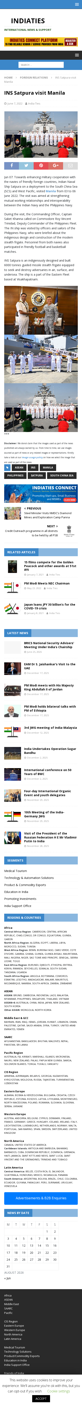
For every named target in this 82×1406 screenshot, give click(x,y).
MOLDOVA (26, 1079)
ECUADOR (9, 1182)
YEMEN (20, 1029)
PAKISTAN (9, 1044)
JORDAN (41, 1021)
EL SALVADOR (56, 1171)
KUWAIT (51, 1021)
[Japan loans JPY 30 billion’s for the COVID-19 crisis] (12, 609)
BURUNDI (33, 964)
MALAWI (49, 979)
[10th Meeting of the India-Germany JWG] (12, 816)
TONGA (31, 1063)
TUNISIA (31, 946)
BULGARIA (49, 1095)
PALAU (34, 1060)
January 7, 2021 (35, 574)
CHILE (60, 1178)
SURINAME (54, 1182)
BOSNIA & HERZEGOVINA (29, 1095)
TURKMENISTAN (65, 1079)
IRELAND (64, 1121)
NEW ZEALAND (61, 1002)
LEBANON (62, 1021)
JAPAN (48, 1002)
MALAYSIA (62, 995)
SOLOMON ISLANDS (15, 1063)
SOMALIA (44, 968)
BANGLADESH (29, 1041)
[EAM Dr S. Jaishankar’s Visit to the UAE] (12, 668)
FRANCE (8, 1121)
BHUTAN (42, 1041)
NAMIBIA (26, 983)
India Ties (34, 103)
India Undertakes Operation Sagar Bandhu (50, 751)
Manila (51, 191)
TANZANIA (10, 972)
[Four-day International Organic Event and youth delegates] (12, 795)
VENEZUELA (10, 1186)
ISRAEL (32, 1021)
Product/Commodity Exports (22, 1356)
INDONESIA (42, 995)
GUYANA (21, 1182)
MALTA (72, 1125)
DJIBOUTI (45, 964)
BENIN (32, 950)
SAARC (8, 1308)
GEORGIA (46, 1075)
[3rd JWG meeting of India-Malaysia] (12, 732)
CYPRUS (43, 1118)
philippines (15, 475)
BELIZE (29, 1171)
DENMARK (54, 1118)
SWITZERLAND (60, 1129)
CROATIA (61, 1095)
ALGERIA (35, 942)
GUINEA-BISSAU (53, 953)
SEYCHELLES (30, 968)
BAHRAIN (9, 1021)
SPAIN (37, 1129)
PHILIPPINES (24, 998)
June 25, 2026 (34, 651)
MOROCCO (10, 946)
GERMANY (19, 1121)
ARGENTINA (30, 1178)
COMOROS (61, 976)
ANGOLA (35, 976)
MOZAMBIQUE (12, 983)
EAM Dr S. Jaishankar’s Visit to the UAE (49, 666)
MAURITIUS (61, 979)
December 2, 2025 (37, 757)
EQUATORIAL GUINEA (59, 935)
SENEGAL (64, 957)
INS (33, 467)
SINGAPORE (38, 998)
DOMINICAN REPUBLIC (37, 1152)
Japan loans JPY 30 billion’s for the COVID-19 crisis (49, 606)
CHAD (19, 935)
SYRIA (46, 1025)
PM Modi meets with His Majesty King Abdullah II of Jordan (49, 687)
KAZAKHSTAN (60, 1075)
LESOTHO (21, 979)
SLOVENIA (68, 1102)
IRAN (18, 1021)
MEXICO (38, 1174)
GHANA (29, 953)
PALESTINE (10, 1025)
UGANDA (22, 972)
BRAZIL (52, 1178)
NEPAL (64, 1041)
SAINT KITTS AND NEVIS (35, 1155)
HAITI (7, 1155)
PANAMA (63, 1174)
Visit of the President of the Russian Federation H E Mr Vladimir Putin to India (50, 837)
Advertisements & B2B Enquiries (41, 1198)
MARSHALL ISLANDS (43, 1056)
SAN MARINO (25, 1129)
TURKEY (54, 1025)
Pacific (8, 1313)
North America (13, 1334)
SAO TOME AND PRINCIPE (43, 957)
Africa (8, 1295)
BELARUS (35, 1075)
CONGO (27, 935)
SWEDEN (46, 1129)
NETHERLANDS (48, 1125)
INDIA (41, 1002)
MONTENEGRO (69, 1098)
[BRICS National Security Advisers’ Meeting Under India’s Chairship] (12, 647)
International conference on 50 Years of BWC (47, 772)
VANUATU (52, 1063)
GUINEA (39, 953)
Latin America (12, 1339)
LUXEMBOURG (30, 1125)
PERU (44, 1182)
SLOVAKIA (56, 1102)
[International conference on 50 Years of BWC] (12, 774)
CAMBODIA (29, 995)
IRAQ (24, 1021)
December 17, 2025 (38, 673)
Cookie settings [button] (58, 1391)
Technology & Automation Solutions (29, 878)
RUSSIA (37, 1079)
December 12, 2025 (38, 732)
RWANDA (18, 968)
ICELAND (54, 1121)
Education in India (16, 892)
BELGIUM (32, 1118)
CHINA (33, 1002)
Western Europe (14, 1330)
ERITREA (67, 964)
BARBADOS (10, 1152)
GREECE (31, 1121)
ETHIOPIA (56, 964)
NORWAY (62, 1125)
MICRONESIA (63, 1056)
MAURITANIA (70, 953)
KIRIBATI (26, 1056)
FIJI (19, 1056)
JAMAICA (16, 1155)
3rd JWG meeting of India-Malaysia (50, 728)
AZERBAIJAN (22, 1075)
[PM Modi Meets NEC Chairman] (12, 588)
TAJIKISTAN (49, 1079)
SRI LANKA (22, 1044)
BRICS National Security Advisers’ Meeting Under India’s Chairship (49, 645)
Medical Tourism (15, 871)
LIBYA (62, 942)
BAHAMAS (62, 1148)
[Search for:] (41, 65)
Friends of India (14, 1373)
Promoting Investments (20, 899)
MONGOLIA (27, 1009)
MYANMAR (10, 998)
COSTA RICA (41, 1171)
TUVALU (41, 1063)
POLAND (32, 1102)
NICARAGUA (50, 1174)
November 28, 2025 (38, 845)
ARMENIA (9, 1075)
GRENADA (69, 1152)
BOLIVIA (42, 1178)
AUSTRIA (9, 1118)
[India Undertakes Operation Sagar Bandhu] (12, 753)
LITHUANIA (53, 1098)
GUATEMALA (11, 1174)
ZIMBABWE (66, 983)
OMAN (73, 1021)
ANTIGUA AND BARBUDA (41, 1148)
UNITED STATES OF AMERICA (30, 1144)
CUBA (21, 1152)
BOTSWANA (47, 976)
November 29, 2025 (38, 799)
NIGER (24, 957)
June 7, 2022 (15, 103)
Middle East (11, 1304)
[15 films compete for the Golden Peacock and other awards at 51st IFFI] (12, 566)
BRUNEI (17, 995)
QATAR (21, 1025)
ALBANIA (9, 1095)
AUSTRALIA (22, 1002)
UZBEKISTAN (11, 1083)
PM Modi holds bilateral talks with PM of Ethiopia (50, 708)
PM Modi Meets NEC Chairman (47, 583)
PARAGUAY (33, 1182)
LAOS (53, 995)
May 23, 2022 (34, 588)
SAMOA (67, 1060)
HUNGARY (42, 1121)
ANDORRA (20, 1118)
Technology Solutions (18, 1351)
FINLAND (66, 1118)
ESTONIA (21, 1098)
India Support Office (17, 906)
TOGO (16, 961)
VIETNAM (64, 998)
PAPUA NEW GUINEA (50, 1060)
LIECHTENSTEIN (12, 1125)
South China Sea (61, 475)
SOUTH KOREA (12, 1006)
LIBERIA (54, 942)
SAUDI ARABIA (34, 1025)
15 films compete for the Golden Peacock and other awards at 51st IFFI (50, 566)
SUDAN (21, 946)
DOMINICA (56, 1152)
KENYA (8, 968)
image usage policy (32, 457)
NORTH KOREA (43, 1009)
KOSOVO (32, 1098)
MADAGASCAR (36, 979)
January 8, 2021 (35, 613)
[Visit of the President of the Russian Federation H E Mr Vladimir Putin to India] (12, 838)
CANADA (8, 1144)
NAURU (8, 1060)
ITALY (74, 1121)
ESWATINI (9, 979)
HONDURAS (26, 1174)
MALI (7, 957)
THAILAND (52, 998)
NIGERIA (15, 957)
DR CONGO (39, 935)
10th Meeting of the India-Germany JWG (44, 814)
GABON (8, 939)
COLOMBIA (71, 1178)
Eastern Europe (14, 1325)
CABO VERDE (62, 950)
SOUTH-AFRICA (40, 983)
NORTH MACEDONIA (15, 1102)
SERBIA (8, 1106)
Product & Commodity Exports (25, 885)
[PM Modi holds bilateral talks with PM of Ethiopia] (12, 711)
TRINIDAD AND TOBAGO (54, 1159)
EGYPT (44, 942)
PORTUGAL (10, 1129)
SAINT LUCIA (56, 1155)
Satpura (37, 475)
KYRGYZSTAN (11, 1079)
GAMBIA (19, 953)
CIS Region (11, 1321)
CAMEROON (38, 931)
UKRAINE (18, 1106)
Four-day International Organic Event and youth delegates (47, 793)
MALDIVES (54, 1041)
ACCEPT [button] (41, 1399)
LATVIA (42, 1098)
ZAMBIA (54, 983)
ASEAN (19, 467)
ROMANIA (44, 1102)
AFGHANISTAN (12, 1041)
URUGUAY (66, 1182)
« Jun (7, 1278)
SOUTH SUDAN (58, 968)
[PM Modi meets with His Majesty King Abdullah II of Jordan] (12, 690)
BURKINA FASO (45, 950)
